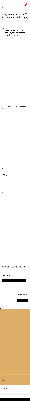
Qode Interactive (21, 304)
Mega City (3, 174)
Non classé (3, 175)
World (3, 179)
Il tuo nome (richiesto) (5, 270)
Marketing (3, 173)
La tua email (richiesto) (6, 275)
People (3, 176)
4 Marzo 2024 (5, 28)
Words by (8, 37)
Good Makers (4, 172)
